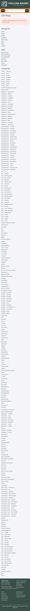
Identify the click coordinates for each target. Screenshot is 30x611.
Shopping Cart (20, 592)
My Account (19, 593)
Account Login (5, 52)
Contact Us (4, 595)
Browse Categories (21, 582)
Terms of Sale (4, 596)
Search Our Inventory (21, 581)
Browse (3, 35)
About (2, 44)
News (2, 41)
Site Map (22, 606)
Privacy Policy (4, 598)
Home (2, 31)
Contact (3, 46)
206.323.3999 (8, 586)
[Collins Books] (15, 4)
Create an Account (6, 54)
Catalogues (4, 37)
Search (3, 33)
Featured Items (20, 587)
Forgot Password (5, 57)
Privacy (3, 63)
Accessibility (4, 65)
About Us (3, 593)
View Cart (3, 59)
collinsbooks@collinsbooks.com (9, 588)
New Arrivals (4, 39)
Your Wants (4, 61)
